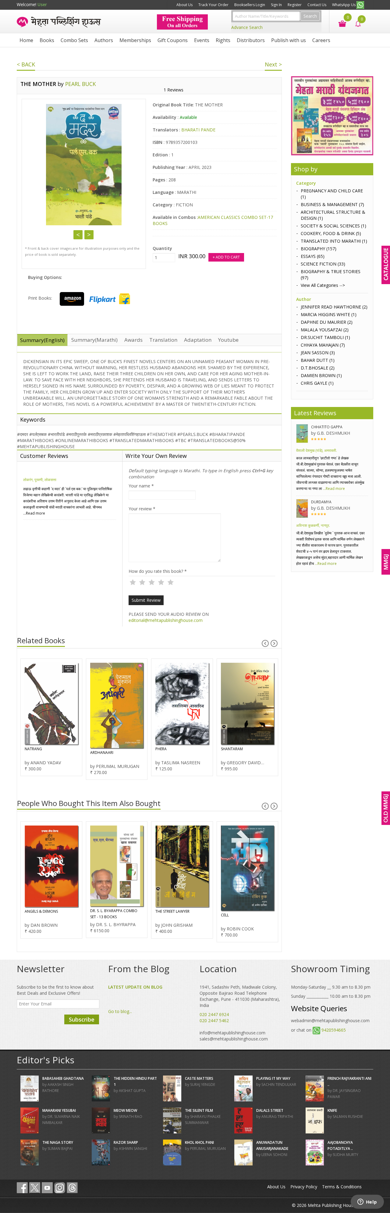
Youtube (228, 339)
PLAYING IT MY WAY (273, 1078)
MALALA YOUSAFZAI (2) (325, 330)
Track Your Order (213, 4)
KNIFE (332, 1110)
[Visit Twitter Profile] (34, 1187)
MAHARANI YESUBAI (59, 1110)
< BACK (26, 64)
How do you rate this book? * (158, 571)
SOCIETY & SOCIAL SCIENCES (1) (333, 226)
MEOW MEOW (125, 1110)
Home (26, 40)
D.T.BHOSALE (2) (318, 368)
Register (295, 4)
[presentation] (265, 643)
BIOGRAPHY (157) (318, 249)
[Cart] (339, 23)
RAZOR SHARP (126, 1142)
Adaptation (197, 339)
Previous (78, 234)
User (42, 4)
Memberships (135, 40)
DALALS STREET (269, 1110)
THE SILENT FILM (199, 1110)
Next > (273, 64)
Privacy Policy (303, 1187)
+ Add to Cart (226, 257)
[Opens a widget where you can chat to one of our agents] (367, 1202)
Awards (133, 339)
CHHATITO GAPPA (326, 427)
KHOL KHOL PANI (199, 1142)
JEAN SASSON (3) (318, 352)
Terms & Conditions (342, 1187)
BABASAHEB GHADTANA (63, 1078)
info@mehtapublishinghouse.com (232, 1033)
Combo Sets (74, 40)
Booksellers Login (249, 4)
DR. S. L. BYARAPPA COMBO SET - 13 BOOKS (113, 913)
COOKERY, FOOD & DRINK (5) (331, 233)
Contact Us (316, 4)
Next (89, 234)
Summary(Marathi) (94, 339)
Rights (223, 40)
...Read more (34, 513)
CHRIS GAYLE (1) (317, 383)
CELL (225, 915)
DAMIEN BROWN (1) (321, 375)
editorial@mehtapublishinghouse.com (166, 620)
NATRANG (33, 748)
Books (47, 40)
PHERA (161, 748)
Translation (163, 339)
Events (201, 40)
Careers (321, 40)
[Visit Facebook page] (22, 1187)
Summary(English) (42, 340)
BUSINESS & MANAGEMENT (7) (332, 204)
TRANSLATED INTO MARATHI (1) (334, 241)
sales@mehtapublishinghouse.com (234, 1039)
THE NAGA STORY (57, 1142)
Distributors (251, 40)
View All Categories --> (323, 285)
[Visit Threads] (72, 1187)
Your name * (141, 486)
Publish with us (288, 40)
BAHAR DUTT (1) (318, 360)
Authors (103, 40)
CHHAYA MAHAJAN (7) (323, 345)
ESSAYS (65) (312, 256)
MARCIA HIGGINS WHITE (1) (328, 314)
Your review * (142, 509)
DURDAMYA (321, 502)
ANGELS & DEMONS (41, 911)
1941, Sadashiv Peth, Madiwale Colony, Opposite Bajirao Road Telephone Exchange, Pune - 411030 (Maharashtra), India (240, 996)
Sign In (276, 4)
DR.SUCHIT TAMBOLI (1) (325, 337)
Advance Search (247, 27)
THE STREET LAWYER (172, 911)
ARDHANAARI (101, 752)
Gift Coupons (173, 40)
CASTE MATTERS (199, 1078)
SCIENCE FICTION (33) (323, 264)
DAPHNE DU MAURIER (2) (327, 322)
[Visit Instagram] (59, 1187)
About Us (184, 4)
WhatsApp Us (344, 4)
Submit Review (146, 600)
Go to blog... (120, 1011)
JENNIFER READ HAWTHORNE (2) (334, 307)
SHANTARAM (232, 748)
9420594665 (333, 1030)
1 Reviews (173, 90)
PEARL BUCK (80, 83)
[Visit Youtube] (47, 1187)
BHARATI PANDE (198, 130)
